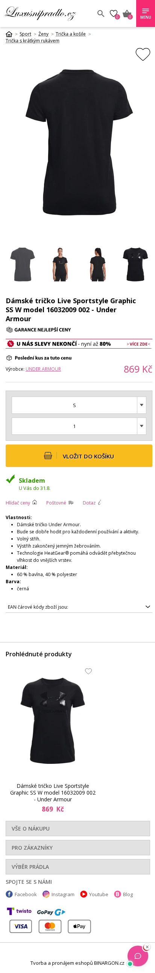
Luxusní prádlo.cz (48, 13)
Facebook (26, 894)
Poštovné (56, 503)
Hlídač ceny (18, 503)
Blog (128, 894)
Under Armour (43, 369)
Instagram (63, 894)
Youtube (98, 894)
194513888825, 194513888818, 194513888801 (57, 608)
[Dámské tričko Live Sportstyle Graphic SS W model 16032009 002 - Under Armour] (52, 721)
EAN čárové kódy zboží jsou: (38, 607)
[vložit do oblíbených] (143, 54)
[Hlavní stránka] (12, 34)
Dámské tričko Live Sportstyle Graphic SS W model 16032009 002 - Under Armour (53, 793)
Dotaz (89, 503)
